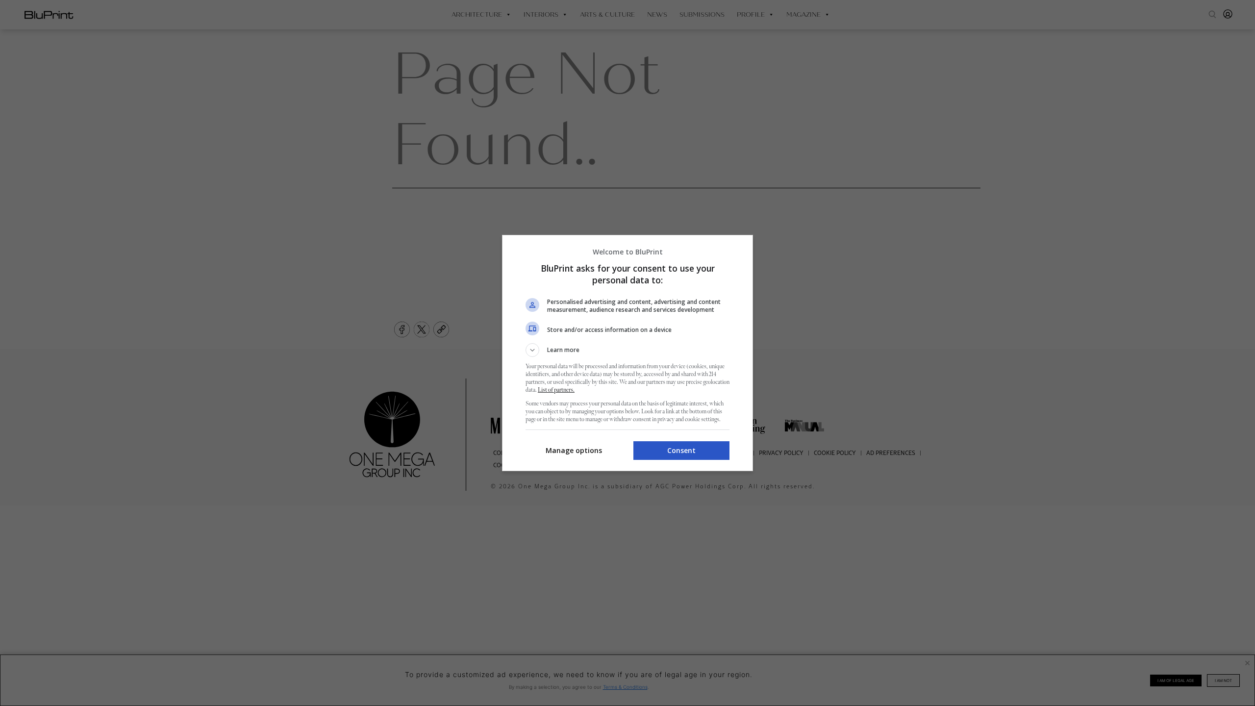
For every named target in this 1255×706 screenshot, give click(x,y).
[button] (627, 350)
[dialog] (627, 353)
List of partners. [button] (556, 390)
